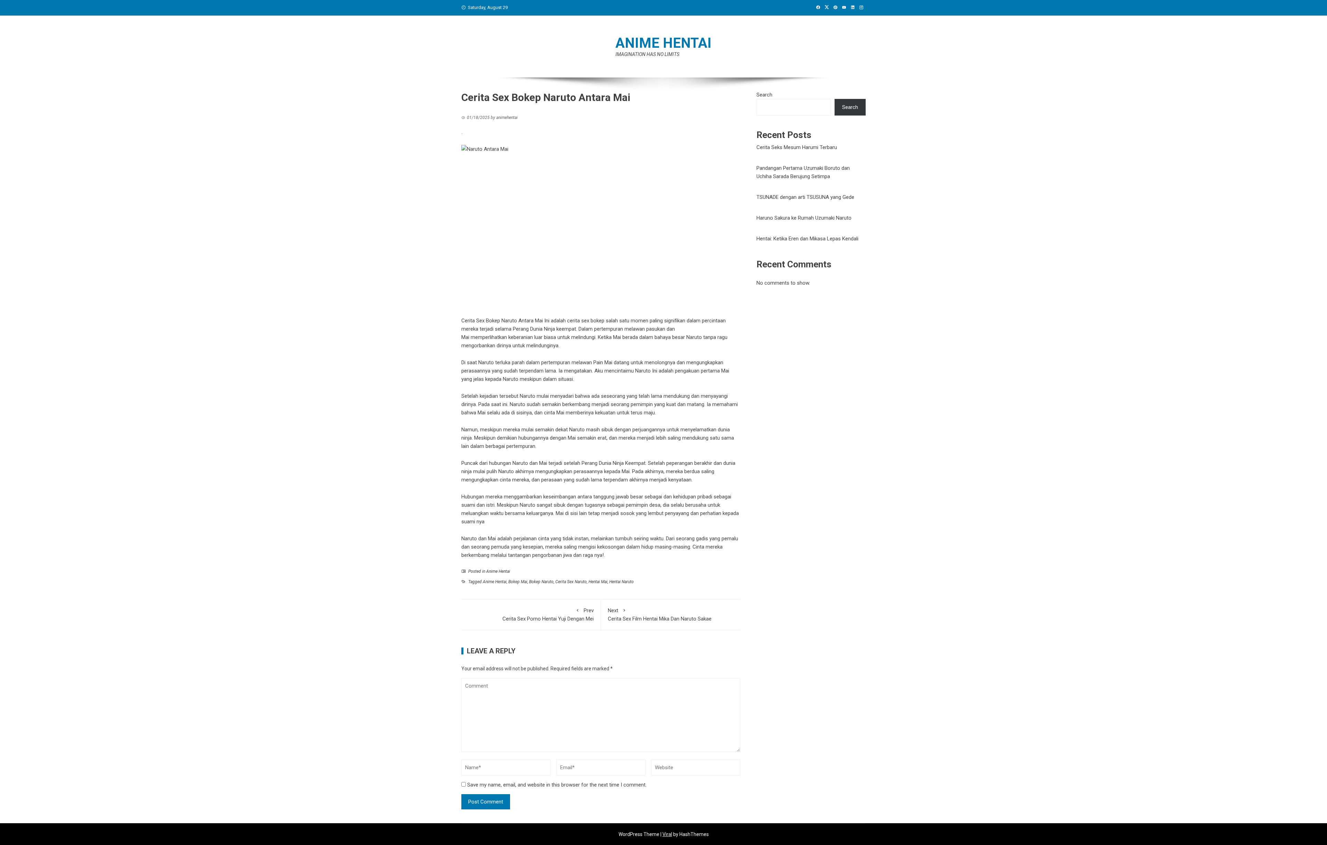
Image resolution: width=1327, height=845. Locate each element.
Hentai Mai (598, 581)
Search (764, 95)
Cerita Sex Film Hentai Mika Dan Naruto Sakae (660, 614)
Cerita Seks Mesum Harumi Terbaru (796, 147)
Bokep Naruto (541, 581)
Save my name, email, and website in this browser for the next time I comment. (557, 785)
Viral (667, 834)
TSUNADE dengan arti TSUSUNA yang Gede (805, 197)
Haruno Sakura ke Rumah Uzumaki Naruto (803, 218)
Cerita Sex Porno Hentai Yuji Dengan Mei (548, 614)
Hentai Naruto (621, 581)
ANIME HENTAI (663, 43)
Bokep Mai (517, 581)
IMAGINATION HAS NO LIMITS (647, 54)
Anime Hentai (498, 571)
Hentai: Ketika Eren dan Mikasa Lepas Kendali (807, 239)
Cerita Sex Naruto (571, 581)
